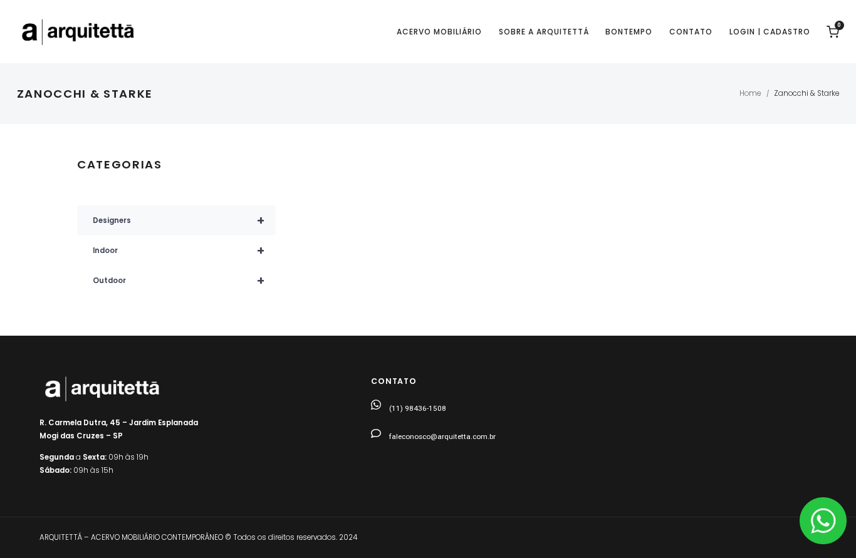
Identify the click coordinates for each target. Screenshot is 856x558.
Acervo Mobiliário (439, 31)
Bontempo (628, 31)
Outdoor (179, 280)
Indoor (179, 250)
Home (750, 93)
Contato (690, 31)
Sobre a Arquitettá (544, 31)
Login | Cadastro (769, 31)
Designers (179, 220)
